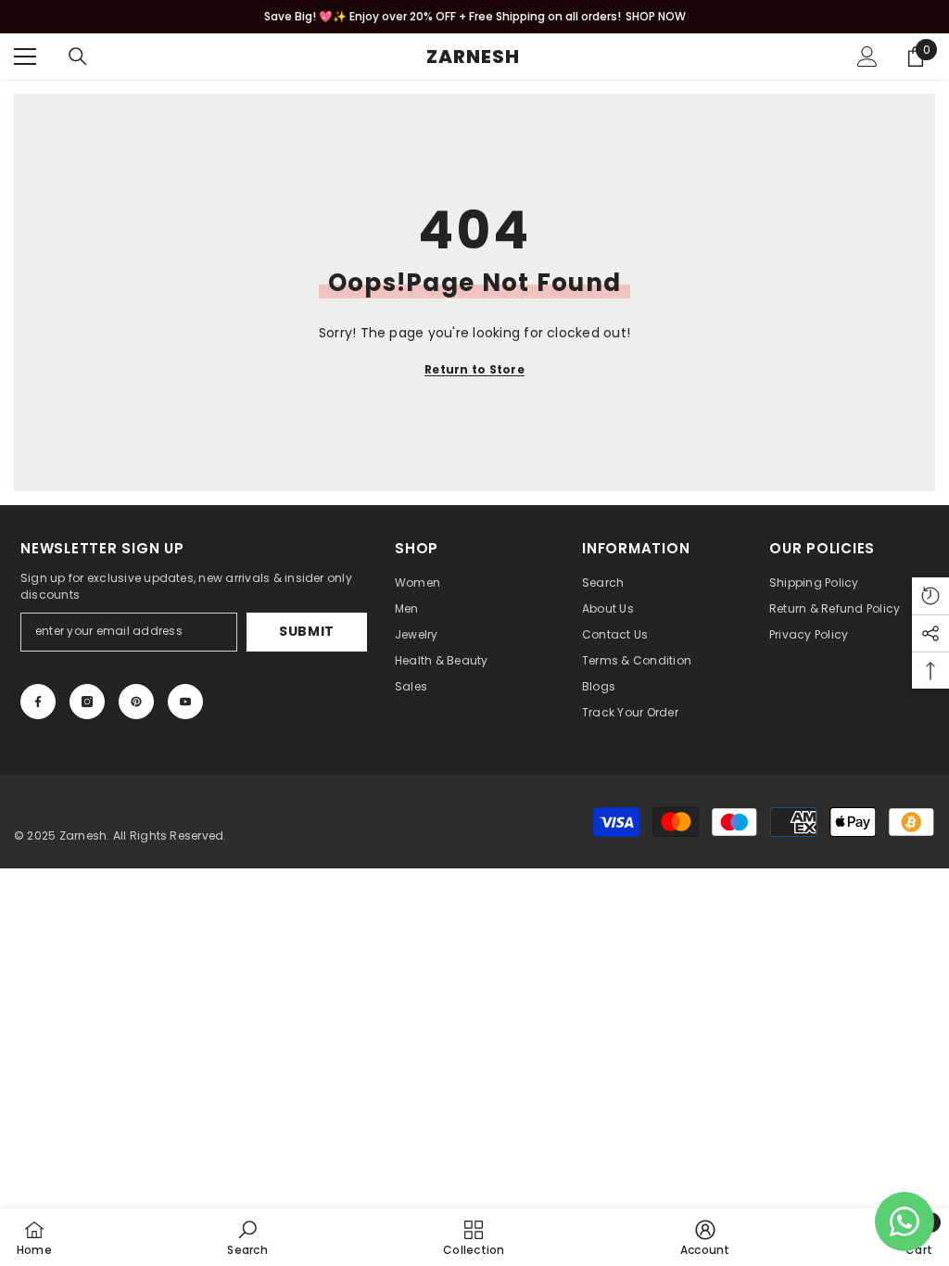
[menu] (25, 56)
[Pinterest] (136, 701)
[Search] (78, 56)
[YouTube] (185, 701)
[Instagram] (87, 701)
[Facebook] (38, 701)
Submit (307, 631)
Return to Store (474, 369)
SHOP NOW (656, 16)
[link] (247, 1237)
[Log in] (867, 56)
